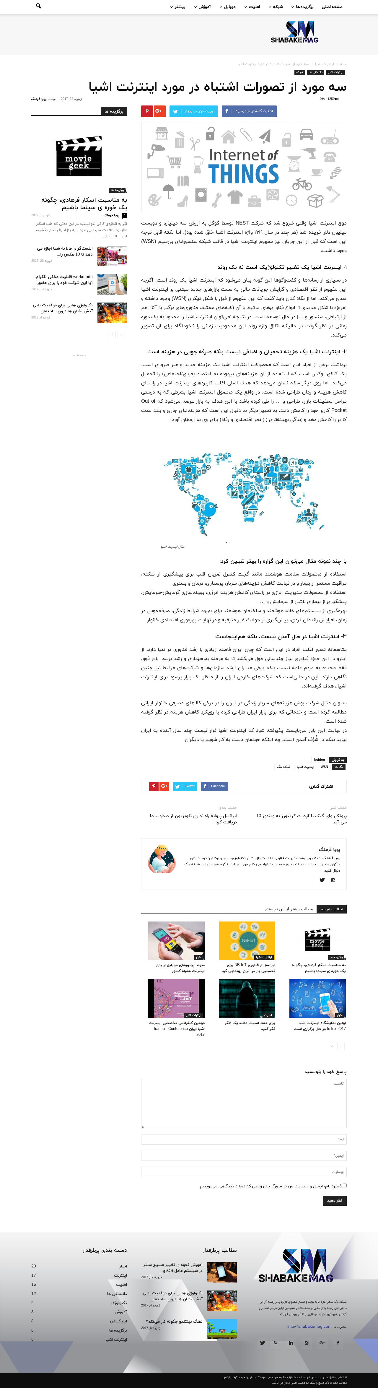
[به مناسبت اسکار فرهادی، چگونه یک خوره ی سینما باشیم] (317, 940)
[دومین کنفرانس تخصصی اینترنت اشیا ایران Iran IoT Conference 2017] (176, 998)
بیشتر (180, 7)
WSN (324, 767)
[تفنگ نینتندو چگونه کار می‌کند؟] (222, 1329)
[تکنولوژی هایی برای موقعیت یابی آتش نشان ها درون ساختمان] (112, 313)
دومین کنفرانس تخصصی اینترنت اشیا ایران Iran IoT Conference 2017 (177, 1029)
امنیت (254, 7)
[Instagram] (335, 881)
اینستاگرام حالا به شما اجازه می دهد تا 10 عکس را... (65, 251)
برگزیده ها (305, 7)
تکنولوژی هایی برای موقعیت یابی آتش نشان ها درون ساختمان (63, 308)
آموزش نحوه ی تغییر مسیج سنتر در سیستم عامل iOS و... (173, 1268)
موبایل (230, 7)
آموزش (205, 7)
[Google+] (322, 1344)
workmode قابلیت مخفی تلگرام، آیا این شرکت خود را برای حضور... (63, 280)
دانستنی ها (315, 72)
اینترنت (120, 1275)
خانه (343, 64)
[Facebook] (338, 1344)
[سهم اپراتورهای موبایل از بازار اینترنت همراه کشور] (176, 940)
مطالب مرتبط (331, 909)
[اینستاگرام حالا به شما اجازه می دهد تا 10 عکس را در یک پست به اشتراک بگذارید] (112, 256)
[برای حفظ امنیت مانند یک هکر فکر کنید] (247, 998)
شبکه (278, 7)
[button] (38, 7)
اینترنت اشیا (335, 72)
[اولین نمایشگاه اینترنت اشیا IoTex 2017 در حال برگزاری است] (317, 998)
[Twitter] (324, 881)
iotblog (319, 760)
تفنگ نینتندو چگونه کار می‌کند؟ (174, 1321)
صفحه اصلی (332, 7)
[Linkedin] (291, 1344)
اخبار (198, 957)
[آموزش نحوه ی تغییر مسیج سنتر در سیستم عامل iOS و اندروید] (222, 1272)
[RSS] (275, 1344)
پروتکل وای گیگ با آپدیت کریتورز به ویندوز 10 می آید (301, 819)
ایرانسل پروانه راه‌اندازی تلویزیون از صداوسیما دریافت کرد (193, 819)
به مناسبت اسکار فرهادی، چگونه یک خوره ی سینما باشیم (84, 204)
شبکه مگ (283, 767)
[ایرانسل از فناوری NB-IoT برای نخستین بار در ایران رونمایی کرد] (247, 940)
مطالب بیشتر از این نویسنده (289, 908)
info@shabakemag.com (309, 1327)
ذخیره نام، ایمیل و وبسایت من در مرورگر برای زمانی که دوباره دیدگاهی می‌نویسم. (270, 1186)
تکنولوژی (119, 1303)
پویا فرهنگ (38, 99)
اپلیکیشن (118, 1321)
